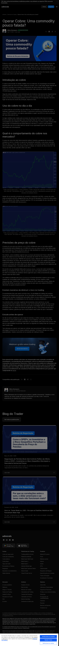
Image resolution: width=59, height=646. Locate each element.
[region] (29, 639)
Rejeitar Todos (48, 639)
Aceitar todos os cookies (48, 636)
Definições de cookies (48, 643)
